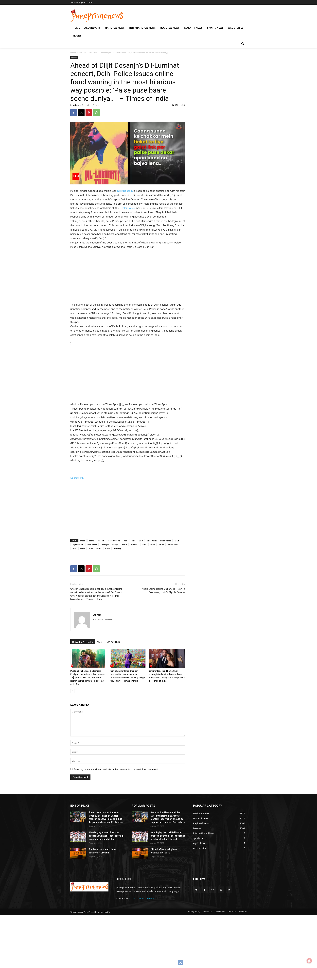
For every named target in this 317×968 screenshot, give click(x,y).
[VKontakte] (229, 890)
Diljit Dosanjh (125, 190)
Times (107, 548)
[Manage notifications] (309, 960)
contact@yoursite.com (141, 898)
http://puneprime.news (103, 619)
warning (117, 548)
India (144, 544)
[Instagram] (221, 890)
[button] (243, 44)
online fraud (173, 544)
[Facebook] (73, 112)
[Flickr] (212, 890)
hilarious (134, 544)
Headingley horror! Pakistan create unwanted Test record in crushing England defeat (106, 835)
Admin (76, 105)
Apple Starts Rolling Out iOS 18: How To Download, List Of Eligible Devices (163, 590)
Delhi (125, 540)
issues (152, 544)
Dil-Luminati (165, 540)
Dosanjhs (105, 544)
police (82, 548)
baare (91, 540)
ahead (82, 540)
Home (73, 52)
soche (98, 548)
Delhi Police (128, 208)
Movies (82, 52)
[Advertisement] (132, 275)
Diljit (177, 540)
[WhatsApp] (96, 112)
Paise (74, 548)
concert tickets (113, 540)
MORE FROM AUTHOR (108, 642)
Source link (77, 477)
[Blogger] (196, 890)
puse (91, 548)
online (161, 544)
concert (100, 540)
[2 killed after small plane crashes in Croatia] (78, 853)
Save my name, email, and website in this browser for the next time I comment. (116, 769)
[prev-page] (72, 691)
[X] (81, 112)
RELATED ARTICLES (82, 642)
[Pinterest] (89, 112)
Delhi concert (137, 540)
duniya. (115, 544)
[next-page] (78, 691)
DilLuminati (92, 544)
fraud (124, 544)
